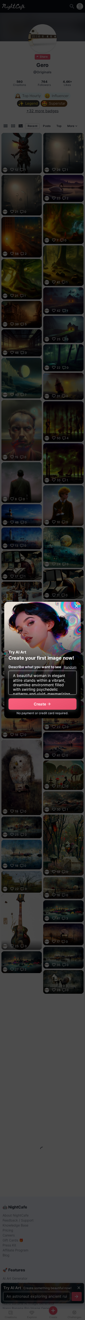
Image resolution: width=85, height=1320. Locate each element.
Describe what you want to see (34, 667)
